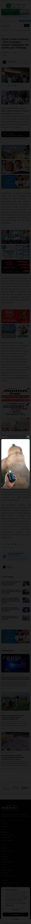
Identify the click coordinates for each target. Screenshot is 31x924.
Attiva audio (5, 486)
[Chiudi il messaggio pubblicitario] (28, 436)
